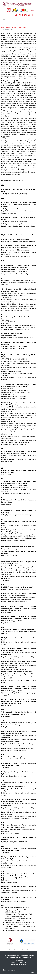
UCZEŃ (14, 27)
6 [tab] (22, 949)
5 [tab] (20, 949)
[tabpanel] (10, 941)
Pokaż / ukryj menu (4, 20)
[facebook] (22, 15)
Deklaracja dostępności (10, 970)
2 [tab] (12, 949)
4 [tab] (17, 949)
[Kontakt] (25, 15)
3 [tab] (14, 949)
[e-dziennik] (19, 15)
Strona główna (5, 27)
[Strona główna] (16, 15)
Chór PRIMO (22, 27)
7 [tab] (25, 949)
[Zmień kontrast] (29, 15)
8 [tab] (27, 949)
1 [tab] (9, 949)
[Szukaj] (32, 15)
